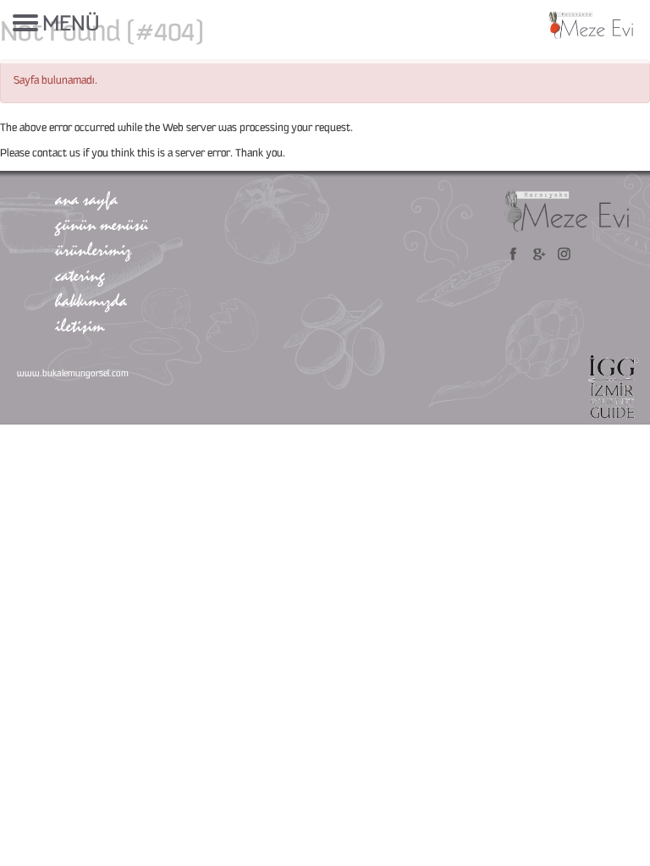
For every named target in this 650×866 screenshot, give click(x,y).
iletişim (79, 325)
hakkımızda (91, 300)
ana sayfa (86, 198)
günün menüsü (101, 224)
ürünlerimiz (93, 249)
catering (80, 275)
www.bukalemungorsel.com (73, 374)
